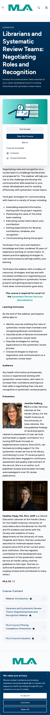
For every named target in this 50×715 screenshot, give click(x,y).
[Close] (47, 673)
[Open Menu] (2, 7)
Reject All (25, 709)
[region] (25, 693)
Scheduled (8, 27)
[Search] (39, 7)
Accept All (25, 696)
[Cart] (46, 7)
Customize (25, 702)
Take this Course (25, 136)
